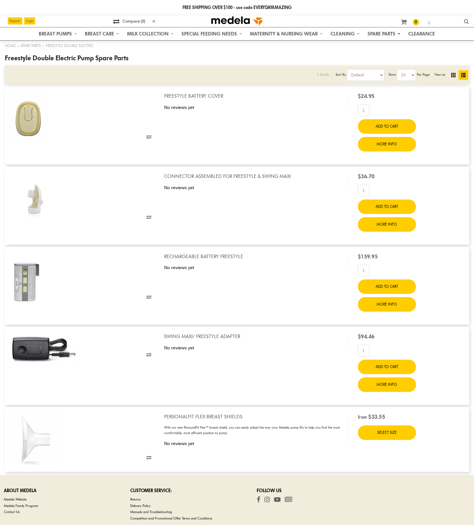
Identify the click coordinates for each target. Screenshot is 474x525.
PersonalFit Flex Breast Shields (203, 417)
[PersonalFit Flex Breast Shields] (82, 439)
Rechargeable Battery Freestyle (203, 256)
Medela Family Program (21, 506)
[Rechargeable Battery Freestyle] (82, 279)
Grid (455, 75)
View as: (440, 75)
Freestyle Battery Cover (193, 96)
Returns (135, 499)
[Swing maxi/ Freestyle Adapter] (82, 348)
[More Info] (387, 432)
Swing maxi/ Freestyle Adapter (202, 336)
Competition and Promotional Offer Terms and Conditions (171, 518)
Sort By (341, 75)
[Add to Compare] (148, 137)
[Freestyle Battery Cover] (82, 119)
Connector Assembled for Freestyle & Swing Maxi (227, 176)
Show (392, 75)
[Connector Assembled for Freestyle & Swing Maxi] (82, 199)
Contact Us (12, 512)
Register (15, 21)
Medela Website (15, 499)
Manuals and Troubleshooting (151, 512)
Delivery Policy (140, 506)
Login (30, 21)
